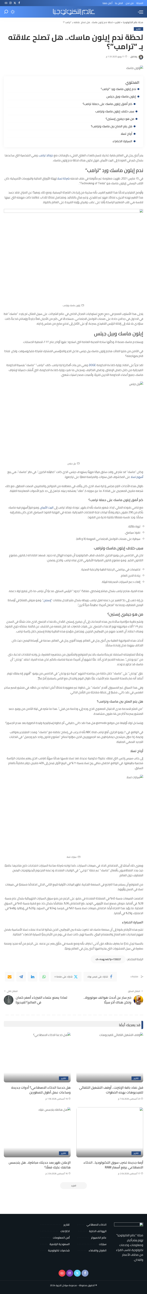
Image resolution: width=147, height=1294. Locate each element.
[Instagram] (10, 3)
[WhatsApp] (44, 976)
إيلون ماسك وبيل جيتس (121, 96)
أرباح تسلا (126, 133)
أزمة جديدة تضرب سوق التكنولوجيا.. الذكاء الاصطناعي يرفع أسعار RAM (113, 1164)
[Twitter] (15, 3)
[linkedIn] (32, 976)
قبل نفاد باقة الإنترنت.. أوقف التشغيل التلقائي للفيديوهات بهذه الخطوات (111, 1089)
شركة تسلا (63, 178)
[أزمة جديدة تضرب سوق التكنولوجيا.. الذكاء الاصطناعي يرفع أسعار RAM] (109, 1132)
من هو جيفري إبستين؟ (120, 119)
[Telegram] (21, 976)
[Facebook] (19, 3)
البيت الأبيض (47, 507)
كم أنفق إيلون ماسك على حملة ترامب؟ (107, 104)
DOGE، (92, 365)
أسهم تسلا (137, 477)
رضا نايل (133, 56)
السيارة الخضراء (122, 141)
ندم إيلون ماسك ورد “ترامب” (118, 89)
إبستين (47, 600)
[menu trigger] (139, 12)
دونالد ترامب (46, 155)
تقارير (138, 29)
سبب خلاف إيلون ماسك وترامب (114, 111)
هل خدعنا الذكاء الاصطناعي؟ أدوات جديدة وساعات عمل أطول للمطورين (41, 1089)
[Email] (9, 976)
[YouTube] (6, 3)
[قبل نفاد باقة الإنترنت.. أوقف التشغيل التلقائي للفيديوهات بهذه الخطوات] (109, 1057)
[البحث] (6, 12)
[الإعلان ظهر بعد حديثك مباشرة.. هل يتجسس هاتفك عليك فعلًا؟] (37, 1132)
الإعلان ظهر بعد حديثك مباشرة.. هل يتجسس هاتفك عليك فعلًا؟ (40, 1164)
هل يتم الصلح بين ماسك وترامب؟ (111, 126)
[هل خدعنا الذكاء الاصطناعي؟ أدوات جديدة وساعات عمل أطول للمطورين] (37, 1057)
